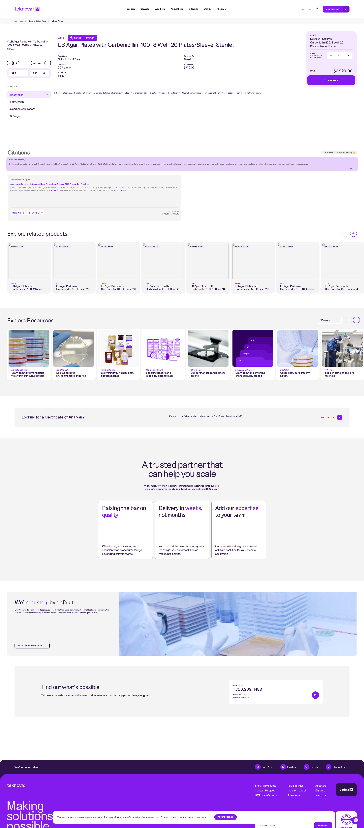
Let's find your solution (30, 645)
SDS (14, 73)
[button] (356, 820)
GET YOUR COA (327, 417)
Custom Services (265, 790)
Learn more (201, 817)
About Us (320, 785)
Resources (294, 795)
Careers (320, 790)
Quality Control (297, 790)
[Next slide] (16, 63)
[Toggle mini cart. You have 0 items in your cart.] (310, 9)
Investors (320, 795)
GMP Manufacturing (266, 795)
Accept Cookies (225, 817)
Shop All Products (265, 785)
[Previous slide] (10, 63)
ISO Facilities (295, 785)
